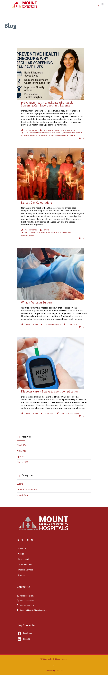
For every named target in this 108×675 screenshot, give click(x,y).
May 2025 (21, 445)
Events (46, 130)
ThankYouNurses (27, 235)
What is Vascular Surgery (36, 302)
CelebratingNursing (32, 233)
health (70, 324)
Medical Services (25, 570)
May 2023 (21, 451)
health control (73, 413)
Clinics (21, 554)
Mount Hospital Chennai (45, 135)
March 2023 (22, 462)
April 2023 (21, 456)
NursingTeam (66, 233)
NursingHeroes (55, 233)
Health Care (70, 130)
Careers (21, 575)
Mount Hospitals (31, 324)
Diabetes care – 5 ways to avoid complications (50, 391)
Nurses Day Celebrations (36, 202)
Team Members (25, 564)
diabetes (64, 413)
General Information (57, 130)
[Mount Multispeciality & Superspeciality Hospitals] (54, 5)
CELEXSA (59, 670)
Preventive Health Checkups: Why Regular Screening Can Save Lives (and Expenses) (48, 104)
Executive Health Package (52, 133)
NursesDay (45, 233)
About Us (22, 548)
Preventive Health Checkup (65, 135)
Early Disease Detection (34, 133)
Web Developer (31, 130)
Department (23, 559)
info (75, 324)
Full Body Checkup (70, 133)
